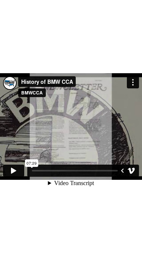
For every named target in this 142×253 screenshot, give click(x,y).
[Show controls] (122, 170)
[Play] (13, 171)
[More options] (133, 82)
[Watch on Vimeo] (131, 170)
